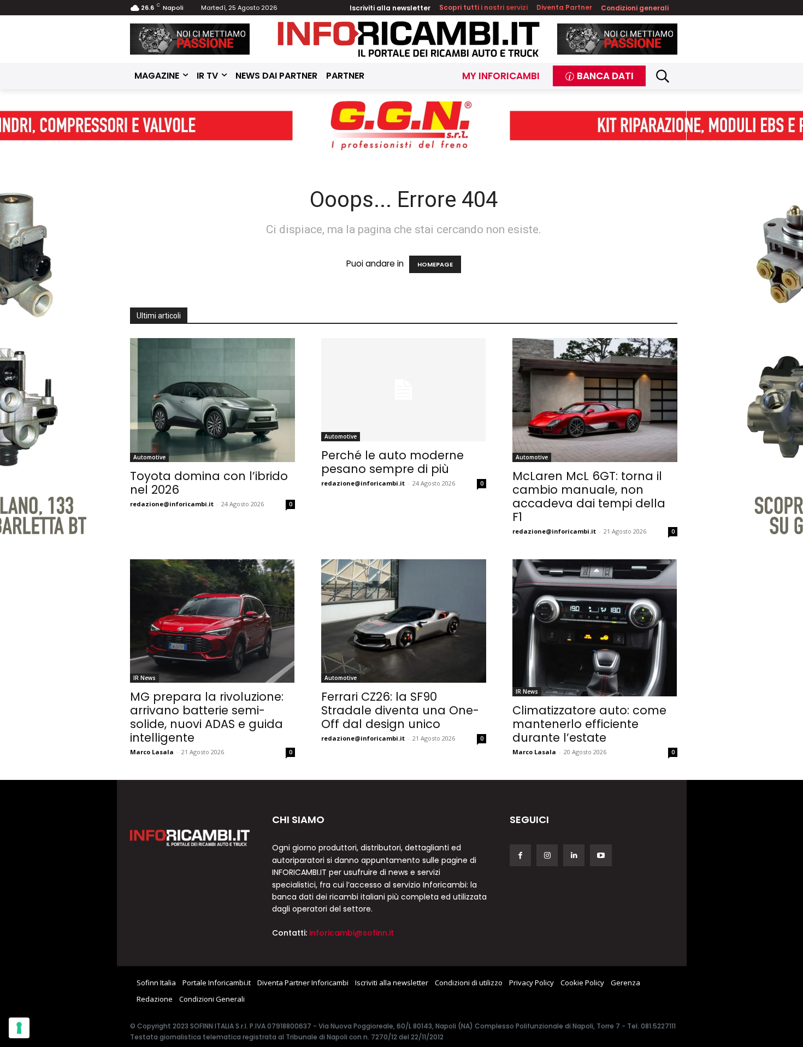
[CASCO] (190, 39)
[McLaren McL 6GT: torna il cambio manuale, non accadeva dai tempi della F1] (594, 400)
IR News (144, 678)
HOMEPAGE (435, 264)
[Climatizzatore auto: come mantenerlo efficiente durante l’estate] (594, 628)
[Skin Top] (401, 126)
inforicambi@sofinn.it (351, 932)
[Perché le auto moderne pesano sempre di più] (403, 389)
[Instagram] (547, 855)
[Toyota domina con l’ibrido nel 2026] (212, 400)
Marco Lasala (152, 752)
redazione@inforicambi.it (172, 504)
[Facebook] (520, 855)
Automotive (149, 457)
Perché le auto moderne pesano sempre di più (392, 462)
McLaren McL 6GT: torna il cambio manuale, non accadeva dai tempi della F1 (588, 496)
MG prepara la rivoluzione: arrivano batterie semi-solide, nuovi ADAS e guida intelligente (207, 717)
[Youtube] (600, 855)
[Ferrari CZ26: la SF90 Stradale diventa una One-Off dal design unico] (403, 621)
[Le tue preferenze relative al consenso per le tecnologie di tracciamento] (19, 1028)
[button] (662, 76)
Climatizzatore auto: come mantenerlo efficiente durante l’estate (589, 724)
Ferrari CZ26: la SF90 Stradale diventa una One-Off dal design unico (400, 710)
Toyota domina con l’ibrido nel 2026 (209, 483)
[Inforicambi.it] (408, 39)
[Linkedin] (573, 855)
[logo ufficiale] (190, 838)
